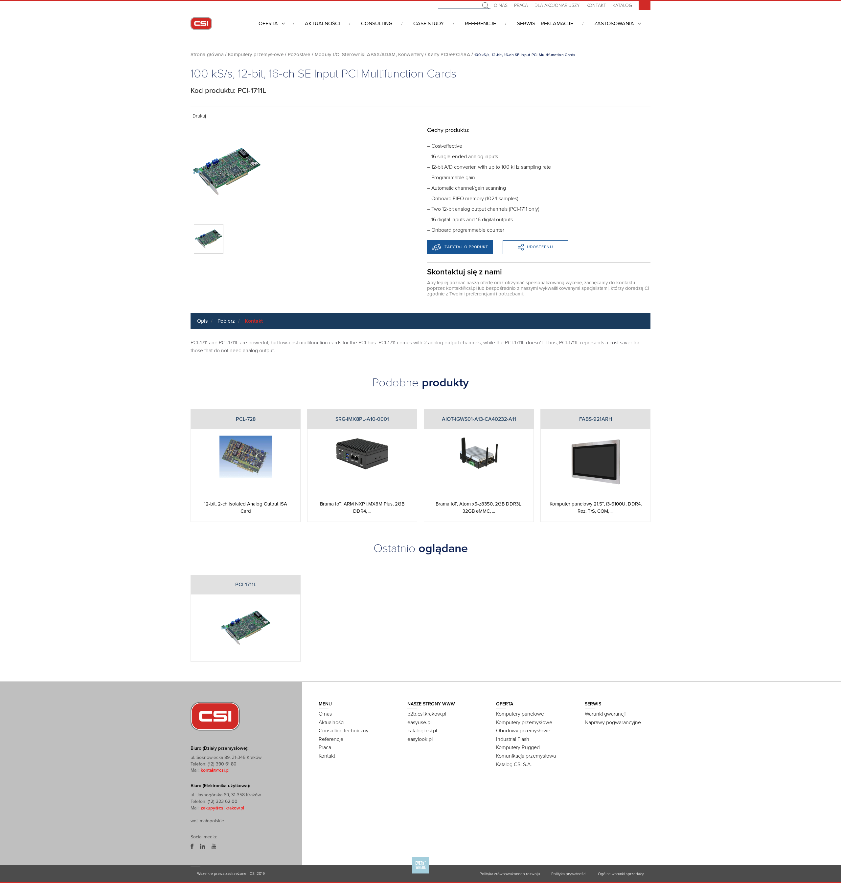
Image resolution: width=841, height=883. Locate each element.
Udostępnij (540, 247)
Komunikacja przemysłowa (526, 756)
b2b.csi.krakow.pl (426, 714)
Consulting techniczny (344, 730)
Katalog (622, 5)
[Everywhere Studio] (420, 873)
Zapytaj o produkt (466, 247)
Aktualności (322, 23)
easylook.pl (420, 739)
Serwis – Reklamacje (545, 23)
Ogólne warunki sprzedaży (621, 874)
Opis (202, 321)
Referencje (480, 23)
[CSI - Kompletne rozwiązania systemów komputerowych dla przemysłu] (215, 716)
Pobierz (226, 321)
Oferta (268, 23)
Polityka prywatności (568, 874)
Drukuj (199, 116)
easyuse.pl (419, 722)
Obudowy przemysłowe (523, 730)
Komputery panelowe (520, 714)
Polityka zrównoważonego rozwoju (510, 874)
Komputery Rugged (518, 747)
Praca (521, 5)
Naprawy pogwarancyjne (613, 722)
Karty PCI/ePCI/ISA (449, 54)
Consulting (376, 23)
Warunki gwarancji (605, 714)
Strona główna (207, 54)
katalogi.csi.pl (422, 730)
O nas (501, 5)
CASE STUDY (428, 23)
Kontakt (596, 5)
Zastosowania (614, 23)
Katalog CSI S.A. (514, 764)
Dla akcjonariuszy (557, 5)
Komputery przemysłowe (256, 54)
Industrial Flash (512, 739)
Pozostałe (299, 54)
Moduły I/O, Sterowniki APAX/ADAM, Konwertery (369, 54)
